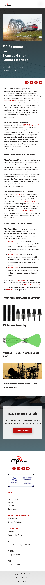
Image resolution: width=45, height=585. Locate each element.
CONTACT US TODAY (22, 430)
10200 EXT (22, 280)
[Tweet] (31, 82)
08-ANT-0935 (13, 241)
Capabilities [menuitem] (12, 509)
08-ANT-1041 (17, 194)
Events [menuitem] (10, 502)
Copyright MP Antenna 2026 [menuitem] (22, 574)
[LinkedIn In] (14, 468)
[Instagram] (18, 468)
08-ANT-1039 (29, 201)
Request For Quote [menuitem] (15, 535)
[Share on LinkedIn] (27, 82)
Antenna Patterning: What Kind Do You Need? (21, 354)
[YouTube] (28, 468)
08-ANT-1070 (27, 210)
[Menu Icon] (41, 4)
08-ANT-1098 (13, 267)
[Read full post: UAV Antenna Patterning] (22, 313)
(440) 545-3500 (14, 564)
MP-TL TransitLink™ (31, 125)
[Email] (40, 82)
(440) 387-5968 (14, 554)
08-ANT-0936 (13, 254)
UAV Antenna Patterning (14, 325)
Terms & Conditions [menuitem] (22, 578)
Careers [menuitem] (11, 505)
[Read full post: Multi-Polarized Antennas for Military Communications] (22, 371)
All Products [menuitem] (12, 518)
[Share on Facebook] (36, 82)
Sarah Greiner (6, 69)
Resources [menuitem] (12, 496)
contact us (10, 289)
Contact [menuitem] (11, 531)
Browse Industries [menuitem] (15, 522)
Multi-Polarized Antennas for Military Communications (20, 385)
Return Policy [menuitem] (22, 582)
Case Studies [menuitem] (13, 499)
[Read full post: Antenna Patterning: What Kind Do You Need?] (22, 340)
